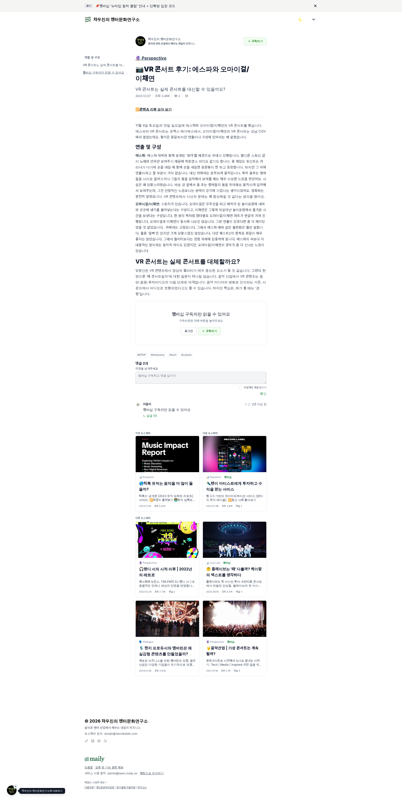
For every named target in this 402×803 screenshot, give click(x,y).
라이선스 (142, 787)
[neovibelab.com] (86, 741)
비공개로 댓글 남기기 (255, 387)
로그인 (189, 331)
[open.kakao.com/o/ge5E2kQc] (99, 741)
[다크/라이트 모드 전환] (300, 19)
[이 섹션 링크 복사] (264, 147)
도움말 (89, 767)
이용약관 (89, 787)
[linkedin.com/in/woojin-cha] (93, 741)
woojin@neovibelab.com (120, 733)
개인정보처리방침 (105, 787)
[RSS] (105, 741)
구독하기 (257, 41)
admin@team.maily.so (122, 773)
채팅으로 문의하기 (152, 773)
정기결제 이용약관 (125, 787)
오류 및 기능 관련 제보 (109, 767)
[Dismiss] (315, 6)
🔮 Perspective (150, 58)
